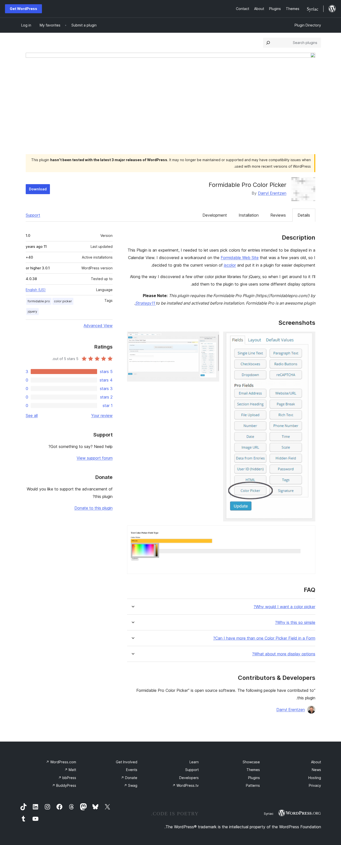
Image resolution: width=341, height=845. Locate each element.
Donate (129, 778)
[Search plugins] (268, 43)
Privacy (315, 785)
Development (214, 215)
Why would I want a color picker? (284, 606)
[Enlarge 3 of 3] (308, 532)
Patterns (253, 785)
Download (38, 189)
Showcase (251, 762)
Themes (253, 770)
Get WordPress (23, 8)
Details (304, 215)
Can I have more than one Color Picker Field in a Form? (264, 638)
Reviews (278, 215)
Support (33, 215)
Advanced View (98, 325)
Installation (249, 215)
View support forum (95, 457)
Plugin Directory (308, 25)
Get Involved (126, 762)
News (316, 770)
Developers (189, 778)
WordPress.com (61, 762)
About (316, 762)
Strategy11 (145, 303)
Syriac (268, 814)
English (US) (36, 290)
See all (32, 415)
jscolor (230, 265)
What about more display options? (283, 654)
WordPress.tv (185, 785)
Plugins (254, 778)
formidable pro (39, 301)
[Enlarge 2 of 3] (212, 338)
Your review (102, 415)
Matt (70, 770)
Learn (194, 762)
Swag (130, 785)
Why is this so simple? (295, 622)
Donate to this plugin (93, 507)
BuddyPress (64, 785)
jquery (32, 311)
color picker (63, 301)
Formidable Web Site (240, 257)
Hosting (314, 778)
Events (131, 770)
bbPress (67, 778)
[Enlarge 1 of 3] (308, 338)
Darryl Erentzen (272, 193)
